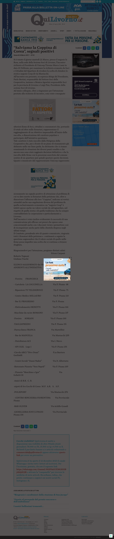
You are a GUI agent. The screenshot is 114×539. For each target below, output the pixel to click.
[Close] (70, 258)
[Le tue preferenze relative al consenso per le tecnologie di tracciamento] (111, 536)
